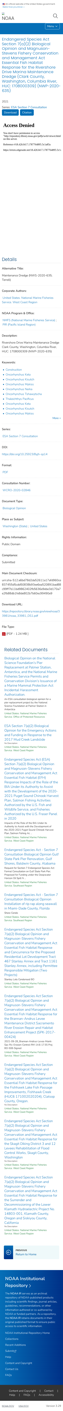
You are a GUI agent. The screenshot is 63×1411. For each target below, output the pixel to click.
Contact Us (11, 1369)
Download (10, 112)
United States (38, 526)
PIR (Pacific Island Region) (19, 325)
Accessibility (46, 1395)
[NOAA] (8, 17)
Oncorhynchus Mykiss (20, 384)
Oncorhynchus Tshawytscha (24, 394)
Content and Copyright (18, 1363)
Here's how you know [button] (13, 7)
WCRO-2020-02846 (17, 490)
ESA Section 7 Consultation (29, 107)
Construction (14, 370)
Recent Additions (15, 1345)
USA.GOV (24, 1406)
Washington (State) (15, 526)
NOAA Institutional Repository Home (27, 1333)
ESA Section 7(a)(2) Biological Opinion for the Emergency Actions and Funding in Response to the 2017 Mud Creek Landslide (30, 733)
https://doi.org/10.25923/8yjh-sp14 (24, 454)
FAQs (8, 1375)
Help (8, 1357)
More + (56, 418)
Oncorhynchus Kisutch (20, 379)
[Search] (56, 15)
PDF (5, 472)
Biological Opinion (14, 508)
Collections (11, 1339)
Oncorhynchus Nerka (19, 389)
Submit (9, 1351)
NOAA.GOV (8, 1406)
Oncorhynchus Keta (18, 374)
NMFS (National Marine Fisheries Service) (29, 320)
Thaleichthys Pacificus (20, 399)
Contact (48, 1391)
